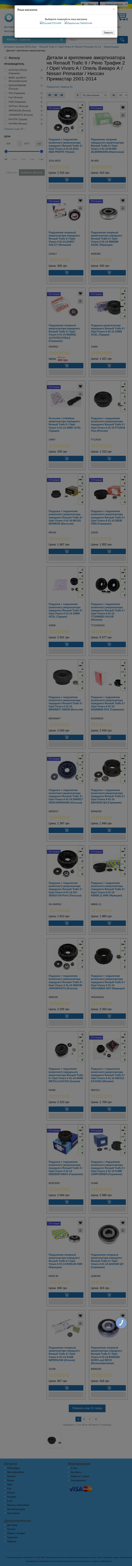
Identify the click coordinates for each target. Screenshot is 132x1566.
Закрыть (108, 32)
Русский (56, 23)
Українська (85, 23)
